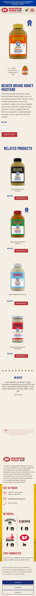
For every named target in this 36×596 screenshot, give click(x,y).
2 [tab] (5, 430)
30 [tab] (12, 434)
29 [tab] (10, 434)
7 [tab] (17, 430)
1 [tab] (3, 430)
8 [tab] (19, 430)
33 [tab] (19, 434)
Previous (3, 403)
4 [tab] (10, 430)
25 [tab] (25, 432)
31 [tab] (14, 434)
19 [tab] (12, 432)
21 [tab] (17, 432)
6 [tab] (14, 430)
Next (33, 403)
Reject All (18, 592)
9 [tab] (21, 430)
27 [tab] (30, 432)
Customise (18, 587)
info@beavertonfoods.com (16, 499)
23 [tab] (21, 432)
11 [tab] (25, 430)
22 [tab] (19, 432)
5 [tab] (12, 430)
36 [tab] (25, 434)
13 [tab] (30, 430)
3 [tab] (8, 430)
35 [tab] (23, 434)
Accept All (18, 582)
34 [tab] (21, 434)
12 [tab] (28, 430)
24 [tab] (23, 432)
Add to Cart (9, 134)
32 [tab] (17, 434)
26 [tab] (28, 432)
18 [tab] (10, 432)
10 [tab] (23, 430)
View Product (21, 198)
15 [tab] (3, 432)
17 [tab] (8, 432)
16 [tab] (5, 432)
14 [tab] (32, 430)
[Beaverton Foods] (12, 12)
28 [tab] (32, 432)
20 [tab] (14, 432)
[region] (18, 578)
